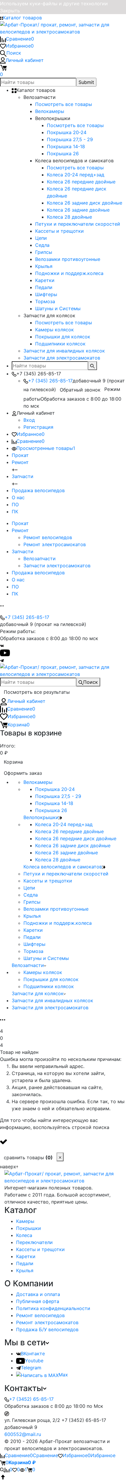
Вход (29, 420)
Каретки (25, 1256)
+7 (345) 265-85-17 (50, 381)
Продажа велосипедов (38, 490)
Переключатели (34, 1242)
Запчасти (22, 476)
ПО (15, 504)
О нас (18, 497)
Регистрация (38, 427)
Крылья (24, 1270)
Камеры (25, 1221)
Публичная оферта (37, 1301)
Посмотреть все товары (63, 104)
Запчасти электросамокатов (57, 565)
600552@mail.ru (22, 1434)
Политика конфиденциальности (53, 1308)
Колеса (24, 1235)
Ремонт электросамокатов (54, 544)
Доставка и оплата (38, 1294)
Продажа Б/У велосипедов (47, 1329)
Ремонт (20, 462)
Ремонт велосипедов (47, 537)
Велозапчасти (39, 558)
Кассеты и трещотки (40, 1249)
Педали (24, 1263)
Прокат (20, 455)
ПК (15, 511)
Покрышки (28, 1228)
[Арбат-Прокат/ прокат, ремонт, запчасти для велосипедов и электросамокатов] (63, 1176)
